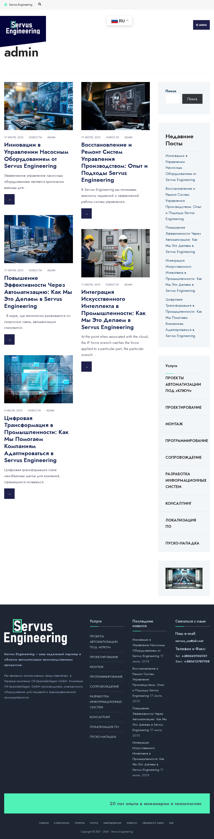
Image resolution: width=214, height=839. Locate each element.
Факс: (192, 661)
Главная (44, 823)
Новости (35, 137)
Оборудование (112, 823)
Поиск (171, 91)
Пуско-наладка (182, 543)
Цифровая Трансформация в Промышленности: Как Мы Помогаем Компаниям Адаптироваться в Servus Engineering (36, 439)
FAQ (171, 823)
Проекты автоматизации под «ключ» (183, 384)
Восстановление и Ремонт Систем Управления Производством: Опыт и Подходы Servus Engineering (114, 162)
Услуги (94, 823)
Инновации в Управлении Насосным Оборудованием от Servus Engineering (36, 155)
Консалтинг (179, 503)
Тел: (191, 656)
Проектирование (184, 407)
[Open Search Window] (40, 4)
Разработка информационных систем (184, 480)
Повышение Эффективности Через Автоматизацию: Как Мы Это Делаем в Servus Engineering (38, 292)
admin (51, 137)
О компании (61, 823)
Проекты (80, 823)
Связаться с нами (153, 823)
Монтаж (174, 424)
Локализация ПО (181, 523)
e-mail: (190, 633)
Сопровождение (184, 457)
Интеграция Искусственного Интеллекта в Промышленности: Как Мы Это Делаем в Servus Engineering (113, 309)
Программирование (184, 440)
